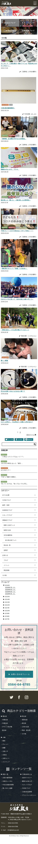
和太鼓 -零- (7, 545)
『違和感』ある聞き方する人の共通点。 (13, 139)
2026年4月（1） (10, 592)
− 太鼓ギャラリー (26, 777)
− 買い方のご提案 (6, 788)
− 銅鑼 (3, 748)
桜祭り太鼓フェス (9, 525)
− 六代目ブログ (25, 788)
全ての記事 (5, 495)
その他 (4, 575)
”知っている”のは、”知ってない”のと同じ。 (14, 484)
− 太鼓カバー (5, 758)
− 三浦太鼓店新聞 (26, 792)
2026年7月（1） (10, 587)
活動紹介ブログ (7, 520)
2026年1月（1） (10, 594)
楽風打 (6, 550)
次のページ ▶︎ (31, 435)
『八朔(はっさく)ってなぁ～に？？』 (13, 456)
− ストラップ (5, 762)
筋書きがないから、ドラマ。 (10, 169)
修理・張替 (5, 505)
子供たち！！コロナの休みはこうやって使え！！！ (17, 231)
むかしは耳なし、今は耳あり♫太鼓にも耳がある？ (17, 422)
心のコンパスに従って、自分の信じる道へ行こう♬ (17, 299)
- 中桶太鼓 (4, 723)
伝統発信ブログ (7, 510)
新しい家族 (4, 360)
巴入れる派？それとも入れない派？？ (13, 391)
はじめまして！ (6, 470)
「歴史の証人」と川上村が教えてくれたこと (15, 330)
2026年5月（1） (10, 589)
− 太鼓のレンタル (6, 781)
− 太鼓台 (4, 755)
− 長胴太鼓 (23, 720)
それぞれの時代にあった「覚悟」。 (12, 463)
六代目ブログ (6, 500)
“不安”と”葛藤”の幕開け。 (9, 477)
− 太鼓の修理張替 (6, 777)
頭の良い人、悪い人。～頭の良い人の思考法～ (16, 200)
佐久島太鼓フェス (10, 540)
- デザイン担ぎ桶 (6, 727)
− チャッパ (4, 744)
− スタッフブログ (26, 785)
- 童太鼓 (3, 730)
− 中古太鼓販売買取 (7, 785)
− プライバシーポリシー (28, 795)
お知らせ (5, 555)
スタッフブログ (7, 515)
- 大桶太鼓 (4, 720)
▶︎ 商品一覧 (4, 774)
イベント (6, 565)
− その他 (23, 734)
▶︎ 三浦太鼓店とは (26, 774)
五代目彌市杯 (8, 535)
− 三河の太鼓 (24, 727)
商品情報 (6, 570)
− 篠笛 (3, 741)
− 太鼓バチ (4, 751)
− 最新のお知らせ (26, 781)
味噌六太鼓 (7, 530)
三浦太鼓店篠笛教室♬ (8, 108)
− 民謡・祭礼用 (25, 730)
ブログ (6, 560)
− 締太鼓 (23, 723)
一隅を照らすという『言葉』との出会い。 (14, 268)
